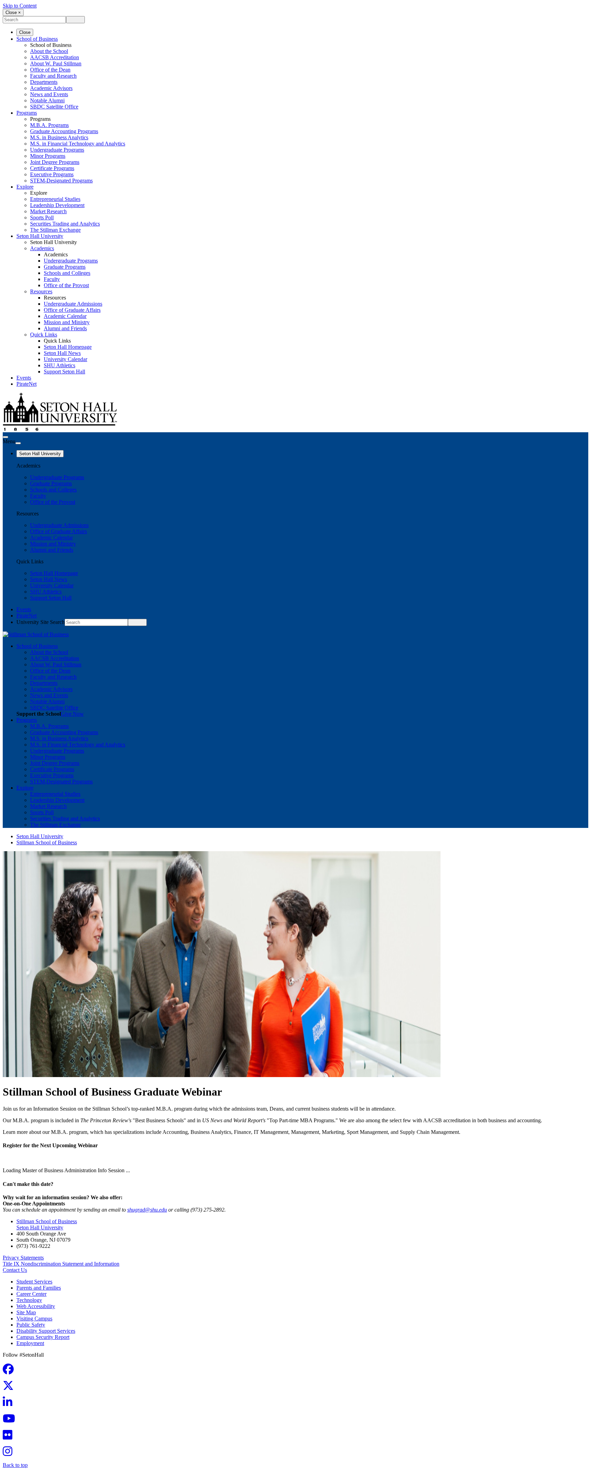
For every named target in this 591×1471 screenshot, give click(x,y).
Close (24, 32)
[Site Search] (5, 437)
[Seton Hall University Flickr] (9, 1437)
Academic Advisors (51, 88)
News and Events (49, 94)
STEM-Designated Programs (61, 180)
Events (23, 378)
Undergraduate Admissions (73, 304)
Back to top (15, 1465)
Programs (26, 113)
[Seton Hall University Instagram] (9, 1453)
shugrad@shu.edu (147, 1210)
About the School (49, 51)
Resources (41, 291)
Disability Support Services (45, 1331)
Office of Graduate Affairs (72, 310)
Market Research (48, 211)
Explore (25, 187)
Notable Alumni (47, 100)
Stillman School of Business (46, 842)
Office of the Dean (50, 70)
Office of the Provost (66, 285)
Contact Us (15, 1270)
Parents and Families (38, 1288)
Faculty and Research (53, 76)
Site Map (26, 1312)
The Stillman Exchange (55, 230)
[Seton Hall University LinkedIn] (9, 1404)
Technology (29, 1300)
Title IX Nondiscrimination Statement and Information (61, 1264)
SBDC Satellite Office (54, 107)
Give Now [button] (72, 714)
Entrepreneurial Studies (55, 199)
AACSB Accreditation (54, 57)
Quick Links (43, 334)
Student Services (34, 1281)
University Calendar (65, 359)
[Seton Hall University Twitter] (10, 1388)
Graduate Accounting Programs (64, 131)
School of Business (37, 39)
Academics (42, 248)
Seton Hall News (62, 353)
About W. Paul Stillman (55, 63)
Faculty (52, 279)
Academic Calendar (65, 316)
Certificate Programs (52, 168)
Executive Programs (52, 174)
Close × (13, 12)
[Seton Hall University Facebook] (10, 1371)
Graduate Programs (65, 267)
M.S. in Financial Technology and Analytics (77, 143)
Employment (30, 1343)
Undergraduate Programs (57, 150)
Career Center (31, 1294)
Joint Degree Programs (54, 162)
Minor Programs (47, 156)
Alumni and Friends (65, 328)
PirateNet (26, 384)
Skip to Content (20, 6)
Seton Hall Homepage (68, 347)
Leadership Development (57, 205)
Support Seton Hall (64, 371)
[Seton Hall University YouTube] (11, 1420)
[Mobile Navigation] (18, 443)
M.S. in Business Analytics (59, 137)
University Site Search (40, 622)
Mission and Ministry (67, 322)
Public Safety (30, 1325)
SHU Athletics (59, 365)
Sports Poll (42, 217)
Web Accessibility (35, 1306)
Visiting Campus (34, 1318)
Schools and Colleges (67, 273)
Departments (43, 82)
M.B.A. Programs (49, 125)
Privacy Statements (23, 1258)
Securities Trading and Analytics (65, 224)
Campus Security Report (42, 1337)
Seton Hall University (39, 236)
